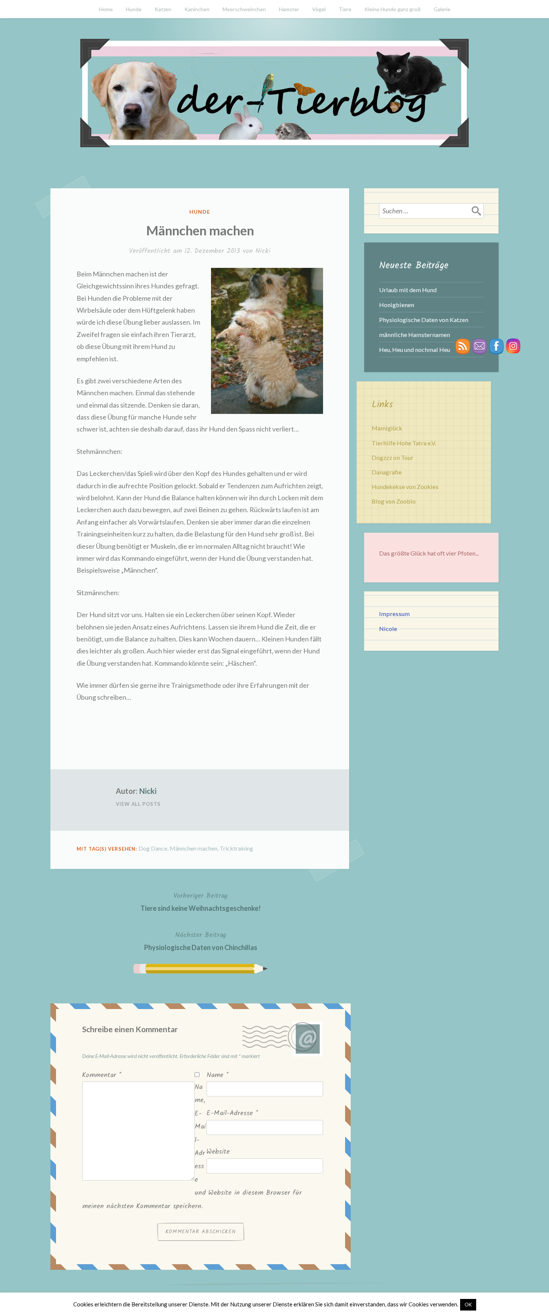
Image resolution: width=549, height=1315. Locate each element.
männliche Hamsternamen (414, 334)
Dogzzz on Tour (392, 457)
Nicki (262, 251)
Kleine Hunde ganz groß (393, 9)
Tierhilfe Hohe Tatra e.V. (404, 442)
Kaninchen (197, 9)
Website (218, 1152)
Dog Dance (153, 848)
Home (106, 9)
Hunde (134, 9)
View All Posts (138, 804)
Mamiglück (387, 427)
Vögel (319, 9)
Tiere (345, 9)
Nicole (388, 628)
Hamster (289, 9)
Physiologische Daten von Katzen (423, 319)
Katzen (163, 9)
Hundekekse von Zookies (405, 486)
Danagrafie (386, 472)
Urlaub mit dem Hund (408, 289)
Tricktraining (236, 848)
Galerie (442, 9)
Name (218, 1075)
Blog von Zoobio (394, 501)
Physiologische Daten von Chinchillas (200, 941)
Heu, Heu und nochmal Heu (414, 349)
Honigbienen (396, 304)
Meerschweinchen (244, 9)
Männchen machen (193, 848)
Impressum (394, 613)
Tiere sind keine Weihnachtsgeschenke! (200, 901)
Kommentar (101, 1075)
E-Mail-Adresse (232, 1113)
